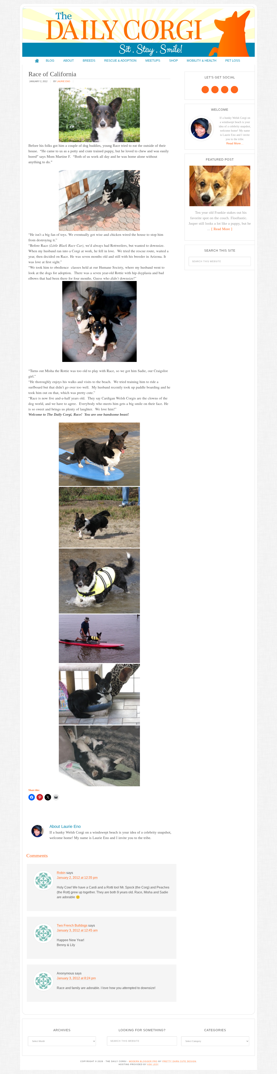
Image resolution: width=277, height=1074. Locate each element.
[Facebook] (205, 89)
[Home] (37, 61)
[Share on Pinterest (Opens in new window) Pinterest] (40, 797)
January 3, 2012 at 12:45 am (77, 930)
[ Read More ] (221, 229)
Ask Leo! (153, 1064)
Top (267, 1064)
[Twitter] (224, 89)
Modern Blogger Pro (143, 1061)
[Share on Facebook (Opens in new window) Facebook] (31, 797)
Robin (61, 872)
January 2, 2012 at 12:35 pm (77, 877)
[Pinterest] (215, 89)
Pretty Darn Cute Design (179, 1061)
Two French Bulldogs (72, 925)
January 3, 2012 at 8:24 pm (76, 978)
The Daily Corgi (138, 32)
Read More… (235, 143)
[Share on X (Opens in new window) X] (48, 797)
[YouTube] (234, 89)
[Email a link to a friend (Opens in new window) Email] (56, 797)
